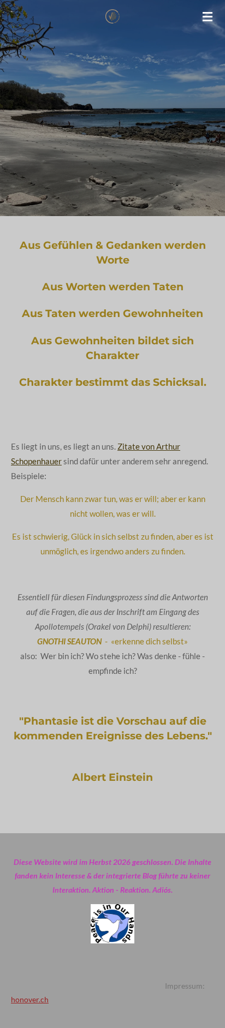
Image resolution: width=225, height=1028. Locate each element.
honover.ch (30, 999)
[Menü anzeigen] (208, 16)
